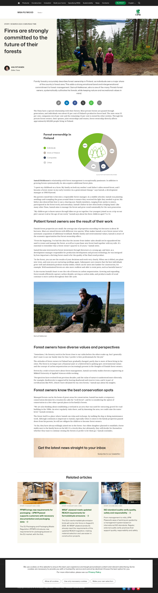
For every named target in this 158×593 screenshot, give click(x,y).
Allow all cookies (52, 581)
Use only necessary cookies (75, 581)
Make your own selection (103, 581)
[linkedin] (124, 588)
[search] (139, 3)
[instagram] (133, 588)
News (40, 12)
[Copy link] (58, 102)
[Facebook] (75, 102)
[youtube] (138, 588)
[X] (83, 102)
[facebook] (129, 588)
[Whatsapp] (91, 102)
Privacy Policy (94, 572)
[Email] (99, 102)
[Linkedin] (66, 102)
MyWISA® (120, 3)
